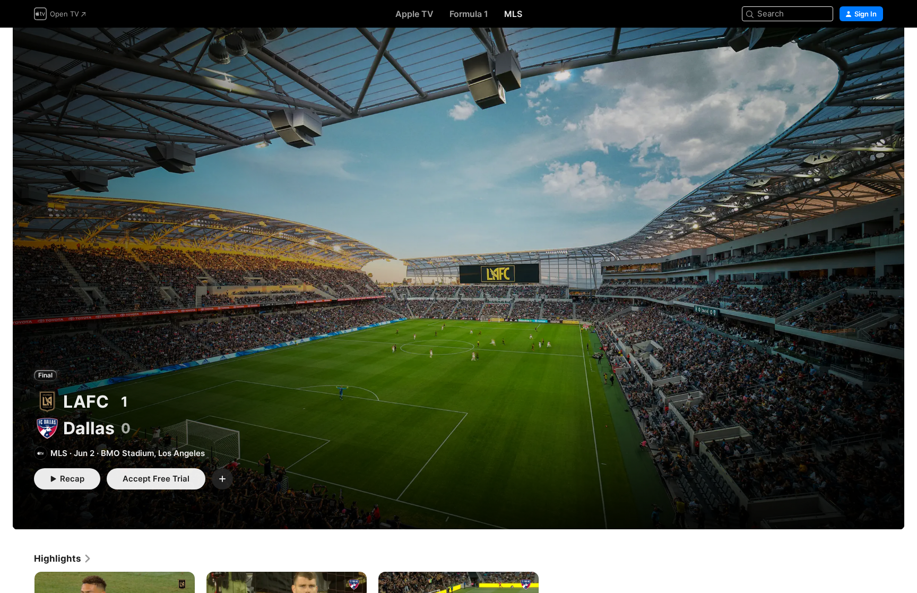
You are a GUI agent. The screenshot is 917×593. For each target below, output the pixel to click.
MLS (513, 13)
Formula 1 (468, 13)
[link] (63, 558)
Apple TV (414, 13)
